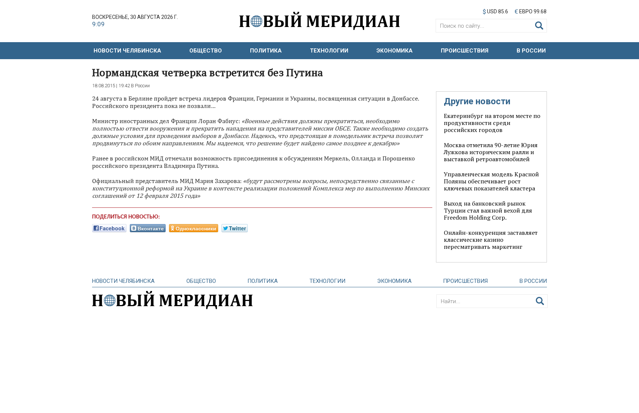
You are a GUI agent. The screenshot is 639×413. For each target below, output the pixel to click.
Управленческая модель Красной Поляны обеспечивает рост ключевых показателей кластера (491, 181)
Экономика (394, 50)
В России (531, 50)
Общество (205, 50)
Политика (266, 50)
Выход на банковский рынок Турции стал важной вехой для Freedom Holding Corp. (488, 210)
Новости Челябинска (127, 50)
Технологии (329, 50)
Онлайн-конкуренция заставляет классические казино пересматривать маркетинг (491, 239)
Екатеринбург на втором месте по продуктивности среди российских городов (492, 123)
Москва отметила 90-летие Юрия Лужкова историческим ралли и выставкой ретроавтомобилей (491, 152)
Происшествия (464, 50)
